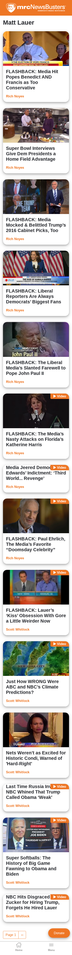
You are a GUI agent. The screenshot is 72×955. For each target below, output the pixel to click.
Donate (59, 933)
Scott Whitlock (17, 629)
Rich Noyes (15, 96)
